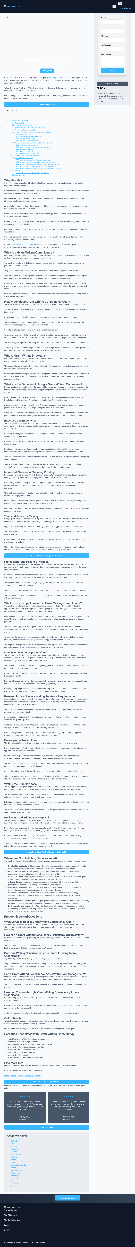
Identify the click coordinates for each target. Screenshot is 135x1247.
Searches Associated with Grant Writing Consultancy (32, 173)
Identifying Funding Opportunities (29, 145)
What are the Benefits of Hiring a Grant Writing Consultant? (33, 132)
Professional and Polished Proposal (29, 140)
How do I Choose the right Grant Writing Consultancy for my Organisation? (40, 168)
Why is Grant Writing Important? (25, 130)
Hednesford (28, 1076)
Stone (13, 1076)
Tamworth (14, 1184)
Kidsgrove (14, 1178)
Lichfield (14, 1162)
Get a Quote (47, 71)
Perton (13, 1168)
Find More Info (19, 175)
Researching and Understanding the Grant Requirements (35, 147)
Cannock (37, 1076)
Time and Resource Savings (27, 138)
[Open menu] (114, 6)
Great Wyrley (16, 1154)
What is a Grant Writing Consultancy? (26, 125)
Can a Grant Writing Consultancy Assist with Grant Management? (38, 166)
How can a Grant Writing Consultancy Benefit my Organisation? (37, 162)
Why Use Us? (19, 123)
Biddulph (14, 1186)
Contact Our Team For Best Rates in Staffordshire (46, 852)
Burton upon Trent (18, 1176)
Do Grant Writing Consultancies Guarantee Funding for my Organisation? (40, 164)
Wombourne (15, 1173)
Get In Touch (19, 170)
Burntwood (15, 1160)
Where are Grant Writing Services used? (27, 155)
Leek (12, 1181)
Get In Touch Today (47, 104)
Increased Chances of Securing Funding (31, 136)
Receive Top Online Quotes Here (46, 1082)
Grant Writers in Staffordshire (19, 120)
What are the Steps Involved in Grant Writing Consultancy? (33, 143)
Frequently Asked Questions (24, 158)
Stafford (7, 1076)
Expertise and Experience (27, 134)
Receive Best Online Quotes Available (46, 556)
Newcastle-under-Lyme (19, 1165)
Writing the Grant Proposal (27, 151)
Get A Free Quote (47, 1127)
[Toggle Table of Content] (5, 116)
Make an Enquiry (67, 1198)
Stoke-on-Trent (16, 1170)
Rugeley (20, 1076)
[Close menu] (120, 3)
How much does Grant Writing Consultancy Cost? (30, 127)
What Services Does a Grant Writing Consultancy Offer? (35, 160)
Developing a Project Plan (27, 149)
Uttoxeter (14, 1157)
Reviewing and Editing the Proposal (29, 153)
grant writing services (55, 78)
